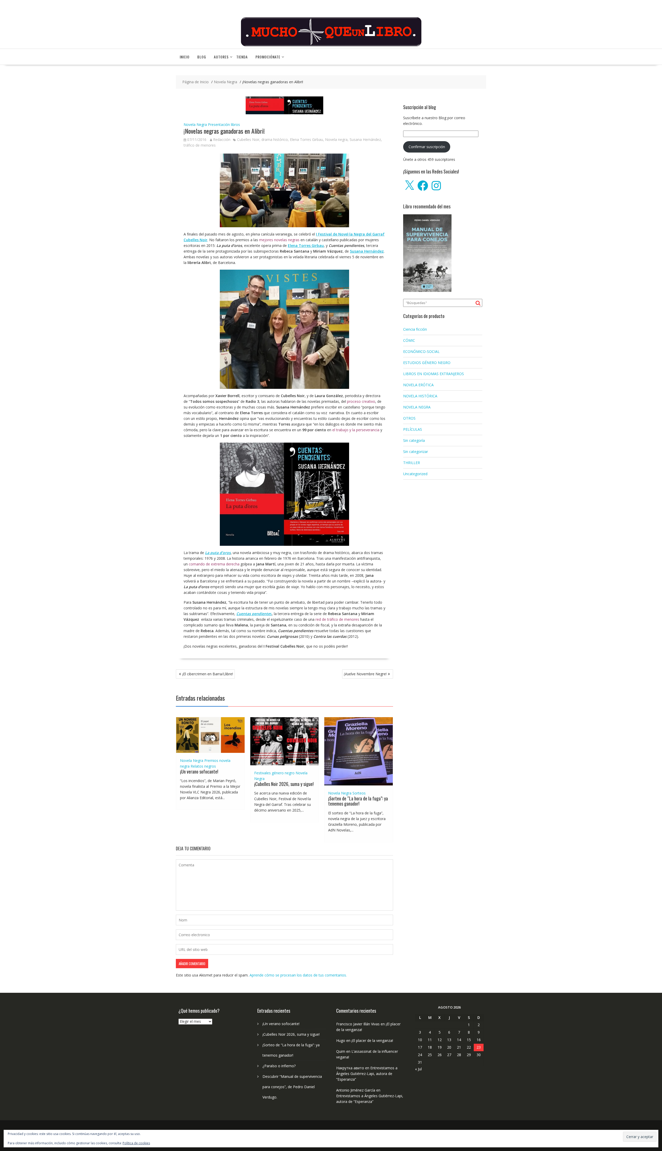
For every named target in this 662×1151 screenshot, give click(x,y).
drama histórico (274, 139)
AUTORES (221, 56)
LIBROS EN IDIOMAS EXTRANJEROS (433, 373)
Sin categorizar (415, 451)
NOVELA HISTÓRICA (420, 395)
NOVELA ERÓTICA (418, 384)
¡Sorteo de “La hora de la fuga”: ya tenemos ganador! (358, 801)
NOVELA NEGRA (417, 407)
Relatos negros (203, 766)
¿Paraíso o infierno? (279, 1065)
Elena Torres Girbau (306, 139)
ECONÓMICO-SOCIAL (421, 351)
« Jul (418, 1068)
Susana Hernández (365, 139)
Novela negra (336, 139)
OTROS (409, 418)
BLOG (201, 56)
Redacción (221, 139)
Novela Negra (195, 124)
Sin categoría (414, 440)
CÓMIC (409, 340)
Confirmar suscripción (427, 146)
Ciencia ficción (415, 329)
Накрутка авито (350, 1067)
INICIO (185, 56)
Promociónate (267, 56)
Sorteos (359, 793)
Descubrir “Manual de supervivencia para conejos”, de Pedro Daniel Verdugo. (292, 1087)
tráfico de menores (200, 145)
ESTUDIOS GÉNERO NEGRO (426, 362)
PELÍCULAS (412, 429)
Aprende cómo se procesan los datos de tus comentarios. (298, 975)
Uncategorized (415, 473)
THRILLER (411, 462)
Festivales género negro (274, 772)
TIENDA (242, 56)
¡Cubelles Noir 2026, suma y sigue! (284, 784)
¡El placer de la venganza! (372, 1040)
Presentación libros (224, 124)
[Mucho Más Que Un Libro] (331, 45)
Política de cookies (136, 1143)
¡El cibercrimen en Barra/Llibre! (207, 673)
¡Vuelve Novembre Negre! (365, 673)
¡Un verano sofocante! (199, 771)
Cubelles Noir (248, 139)
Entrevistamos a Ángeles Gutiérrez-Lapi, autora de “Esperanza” (366, 1073)
